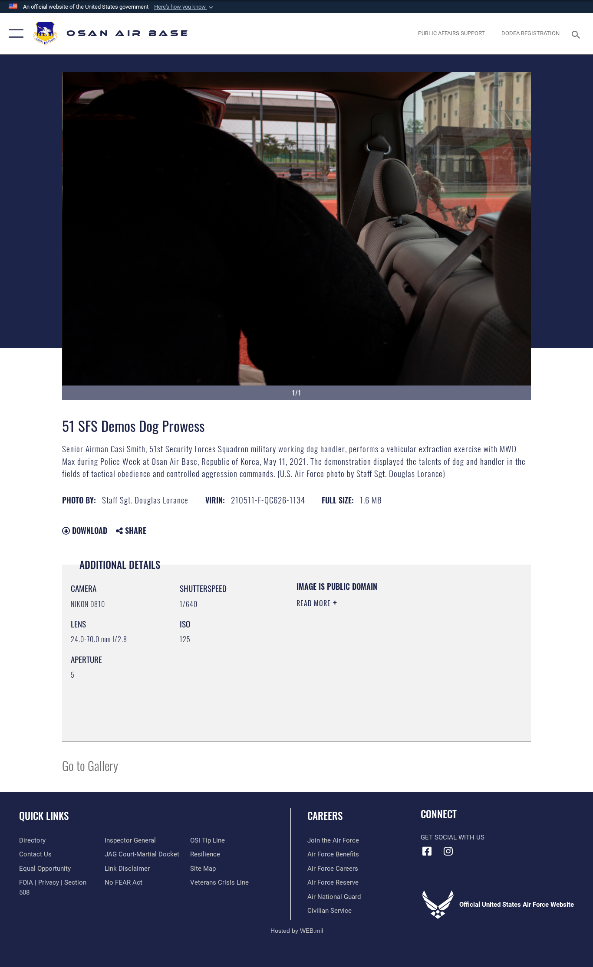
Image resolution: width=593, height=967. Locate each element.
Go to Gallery (90, 765)
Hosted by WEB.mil (296, 930)
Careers (325, 815)
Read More (314, 603)
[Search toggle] (577, 33)
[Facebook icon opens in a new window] (427, 851)
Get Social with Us (452, 837)
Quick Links (44, 815)
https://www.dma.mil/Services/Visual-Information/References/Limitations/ (398, 670)
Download (88, 530)
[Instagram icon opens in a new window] (448, 851)
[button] (184, 7)
